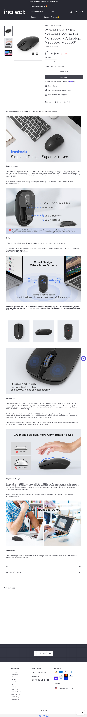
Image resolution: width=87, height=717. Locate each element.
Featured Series (37, 12)
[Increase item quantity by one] (54, 61)
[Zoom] (28, 43)
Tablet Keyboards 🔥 (39, 6)
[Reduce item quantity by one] (47, 61)
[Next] (8, 59)
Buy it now (63, 77)
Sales (52, 12)
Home (46, 25)
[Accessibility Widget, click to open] (83, 358)
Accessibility (15, 699)
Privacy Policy (15, 689)
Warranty (13, 682)
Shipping (47, 66)
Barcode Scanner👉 (52, 17)
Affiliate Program (16, 697)
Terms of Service (16, 692)
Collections (53, 25)
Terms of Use (15, 687)
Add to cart (43, 715)
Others (60, 25)
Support (34, 17)
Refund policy (15, 694)
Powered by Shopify (42, 710)
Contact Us (14, 674)
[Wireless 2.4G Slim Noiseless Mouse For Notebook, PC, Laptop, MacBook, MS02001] (10, 615)
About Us (14, 672)
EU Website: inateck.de (44, 2)
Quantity (48, 57)
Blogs (12, 684)
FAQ (12, 677)
